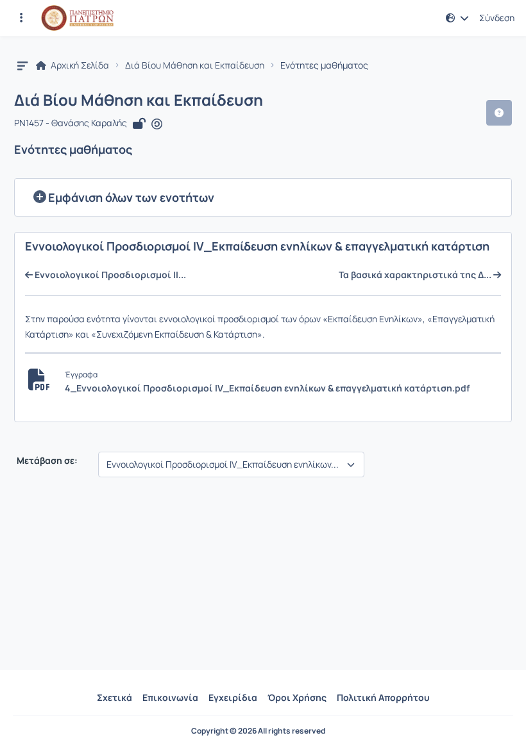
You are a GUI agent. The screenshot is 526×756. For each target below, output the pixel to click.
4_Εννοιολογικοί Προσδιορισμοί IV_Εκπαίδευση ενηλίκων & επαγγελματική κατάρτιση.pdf (267, 388)
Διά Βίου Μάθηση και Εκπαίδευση (194, 65)
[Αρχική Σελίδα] (77, 18)
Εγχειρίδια (232, 697)
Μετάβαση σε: (46, 461)
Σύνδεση (496, 18)
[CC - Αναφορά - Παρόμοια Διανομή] (156, 124)
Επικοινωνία (170, 697)
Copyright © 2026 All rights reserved (258, 731)
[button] (21, 18)
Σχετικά (114, 697)
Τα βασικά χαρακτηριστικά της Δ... (416, 275)
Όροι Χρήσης (297, 697)
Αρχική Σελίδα (79, 65)
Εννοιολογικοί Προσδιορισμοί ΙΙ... (109, 275)
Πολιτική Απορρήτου (383, 697)
